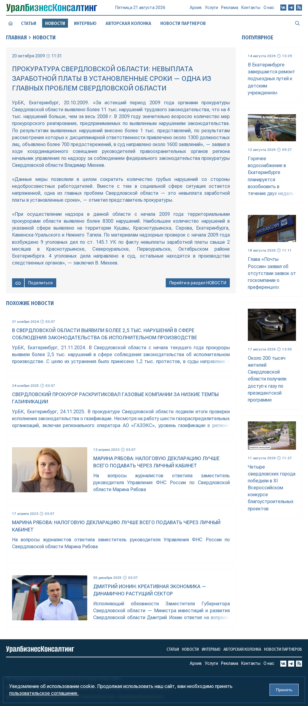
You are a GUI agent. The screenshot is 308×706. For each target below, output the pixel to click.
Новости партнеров (183, 23)
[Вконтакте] (283, 8)
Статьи (28, 23)
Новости (44, 37)
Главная (16, 37)
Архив (196, 7)
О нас (268, 7)
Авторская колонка (128, 23)
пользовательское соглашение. (44, 693)
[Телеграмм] (291, 8)
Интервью (85, 23)
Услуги (211, 7)
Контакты (250, 7)
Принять (284, 689)
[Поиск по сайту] (297, 23)
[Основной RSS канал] (299, 8)
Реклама (229, 7)
